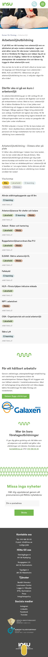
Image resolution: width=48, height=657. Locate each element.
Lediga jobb (24, 545)
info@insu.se (27, 542)
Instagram (24, 606)
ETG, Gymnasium (24, 591)
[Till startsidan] (7, 4)
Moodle (28, 588)
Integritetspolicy (24, 597)
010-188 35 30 (33, 449)
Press (24, 594)
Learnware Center (24, 585)
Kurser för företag (9, 35)
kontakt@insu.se (16, 449)
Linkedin (24, 609)
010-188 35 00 (26, 539)
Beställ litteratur (24, 582)
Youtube (24, 615)
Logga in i (21, 588)
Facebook (24, 612)
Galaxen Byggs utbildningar (16, 396)
